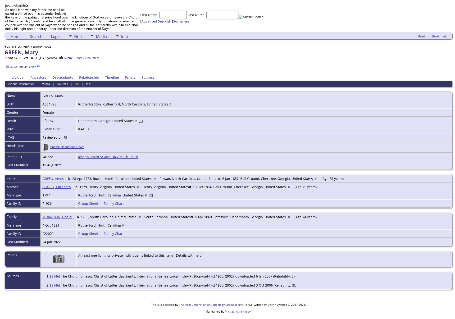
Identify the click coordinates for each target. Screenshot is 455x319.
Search (36, 36)
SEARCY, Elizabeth (56, 187)
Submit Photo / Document (81, 58)
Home (16, 36)
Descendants (62, 77)
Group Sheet (88, 203)
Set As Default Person (23, 66)
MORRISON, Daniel (57, 217)
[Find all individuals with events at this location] (170, 104)
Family (130, 77)
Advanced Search (155, 21)
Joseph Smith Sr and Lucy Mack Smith (108, 157)
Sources (62, 84)
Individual (16, 77)
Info (124, 36)
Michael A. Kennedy (238, 312)
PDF (88, 84)
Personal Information (20, 84)
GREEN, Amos (53, 178)
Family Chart (114, 203)
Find (78, 36)
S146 (55, 276)
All (77, 84)
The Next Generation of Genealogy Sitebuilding (210, 305)
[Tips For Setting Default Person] (38, 66)
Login (56, 36)
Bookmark (439, 36)
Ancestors (38, 77)
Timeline (112, 77)
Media (101, 36)
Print (421, 36)
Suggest (147, 77)
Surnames (181, 21)
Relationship (89, 77)
